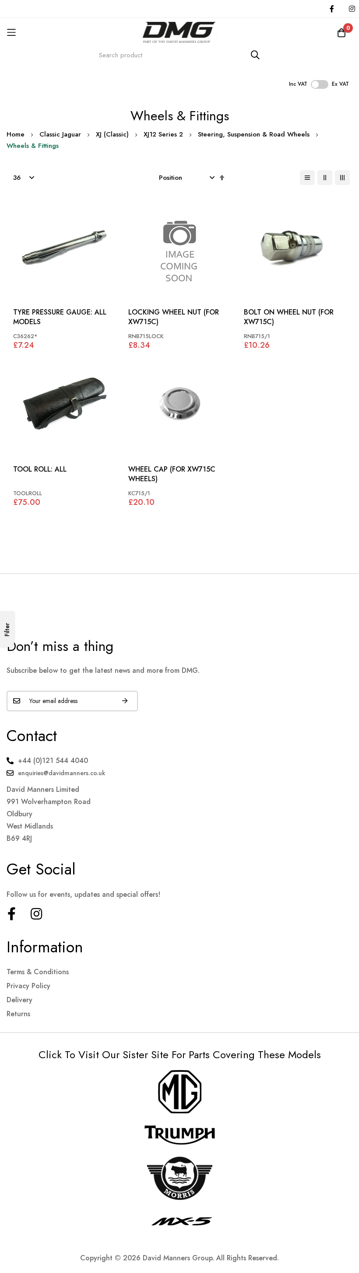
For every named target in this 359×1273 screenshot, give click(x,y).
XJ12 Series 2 (163, 134)
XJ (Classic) (112, 134)
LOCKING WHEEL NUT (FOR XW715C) (173, 317)
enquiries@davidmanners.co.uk (61, 773)
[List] (307, 177)
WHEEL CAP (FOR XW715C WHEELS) (171, 474)
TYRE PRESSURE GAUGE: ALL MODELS (59, 317)
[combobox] (179, 54)
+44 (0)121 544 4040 (53, 760)
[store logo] (179, 32)
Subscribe (124, 701)
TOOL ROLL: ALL (40, 469)
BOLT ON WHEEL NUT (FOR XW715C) (289, 317)
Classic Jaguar (60, 134)
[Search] (255, 54)
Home (16, 134)
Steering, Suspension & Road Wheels (254, 134)
